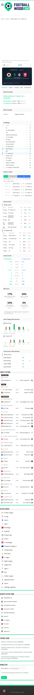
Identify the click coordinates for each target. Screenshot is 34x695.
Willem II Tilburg (10, 162)
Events (11, 87)
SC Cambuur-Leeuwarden (12, 167)
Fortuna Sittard (10, 144)
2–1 (24, 238)
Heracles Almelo (12, 227)
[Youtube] (18, 692)
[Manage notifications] (4, 690)
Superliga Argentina (10, 587)
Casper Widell (7, 363)
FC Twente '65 (18, 96)
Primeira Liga (8, 535)
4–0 (25, 227)
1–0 (25, 210)
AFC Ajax (8, 139)
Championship (8, 550)
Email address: (5, 668)
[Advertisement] (17, 39)
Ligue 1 (6, 524)
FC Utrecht (8, 160)
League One (7, 565)
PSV (7, 132)
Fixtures (7, 19)
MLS (5, 572)
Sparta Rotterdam (10, 142)
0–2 (24, 241)
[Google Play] (23, 692)
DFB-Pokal (7, 553)
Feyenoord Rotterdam (11, 135)
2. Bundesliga (8, 542)
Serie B (6, 539)
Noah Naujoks (7, 357)
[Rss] (10, 692)
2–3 (24, 251)
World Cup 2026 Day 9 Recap (9, 642)
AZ (6, 128)
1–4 (25, 213)
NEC (7, 151)
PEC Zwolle (9, 158)
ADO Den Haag (9, 165)
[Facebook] (12, 692)
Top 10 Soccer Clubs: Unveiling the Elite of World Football (16, 652)
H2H (21, 87)
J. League (6, 557)
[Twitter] (14, 692)
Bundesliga (7, 527)
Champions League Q (10, 546)
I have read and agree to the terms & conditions (16, 672)
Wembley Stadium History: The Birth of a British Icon (15, 647)
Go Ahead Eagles (10, 130)
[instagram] (21, 692)
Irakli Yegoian (7, 360)
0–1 (24, 235)
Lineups (16, 87)
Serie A (6, 520)
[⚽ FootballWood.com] (17, 6)
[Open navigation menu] (2, 4)
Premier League (8, 512)
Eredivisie (13, 70)
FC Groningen (9, 137)
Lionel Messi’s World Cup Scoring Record (12, 644)
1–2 (25, 216)
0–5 (25, 220)
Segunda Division (9, 579)
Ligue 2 (6, 568)
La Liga (6, 516)
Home (2, 19)
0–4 (25, 223)
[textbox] (24, 65)
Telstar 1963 (9, 155)
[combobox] (24, 65)
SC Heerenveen (10, 146)
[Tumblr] (19, 692)
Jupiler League (8, 561)
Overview (4, 87)
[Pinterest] (16, 692)
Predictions (27, 87)
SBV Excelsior (7, 96)
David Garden (7, 367)
